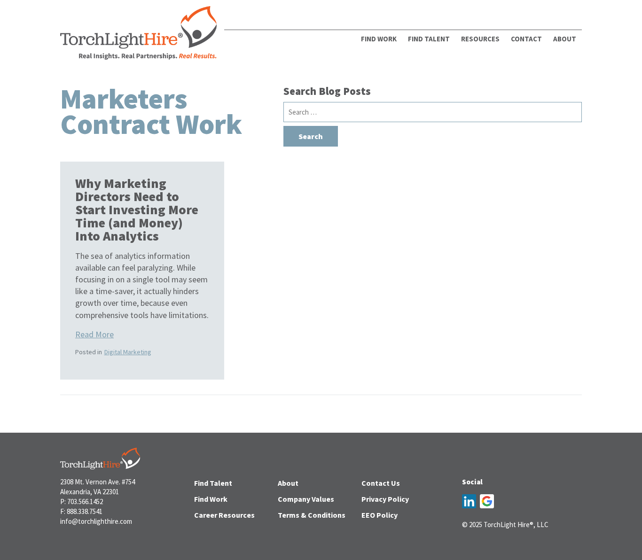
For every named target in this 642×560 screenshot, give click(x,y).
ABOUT (564, 38)
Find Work (379, 38)
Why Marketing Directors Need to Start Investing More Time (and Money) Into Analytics (136, 209)
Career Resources (224, 515)
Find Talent (429, 38)
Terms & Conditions (311, 515)
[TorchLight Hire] (138, 35)
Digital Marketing (127, 352)
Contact (526, 38)
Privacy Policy (385, 499)
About (288, 483)
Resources (480, 38)
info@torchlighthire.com (96, 521)
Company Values (306, 499)
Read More (94, 334)
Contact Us (380, 483)
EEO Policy (379, 515)
